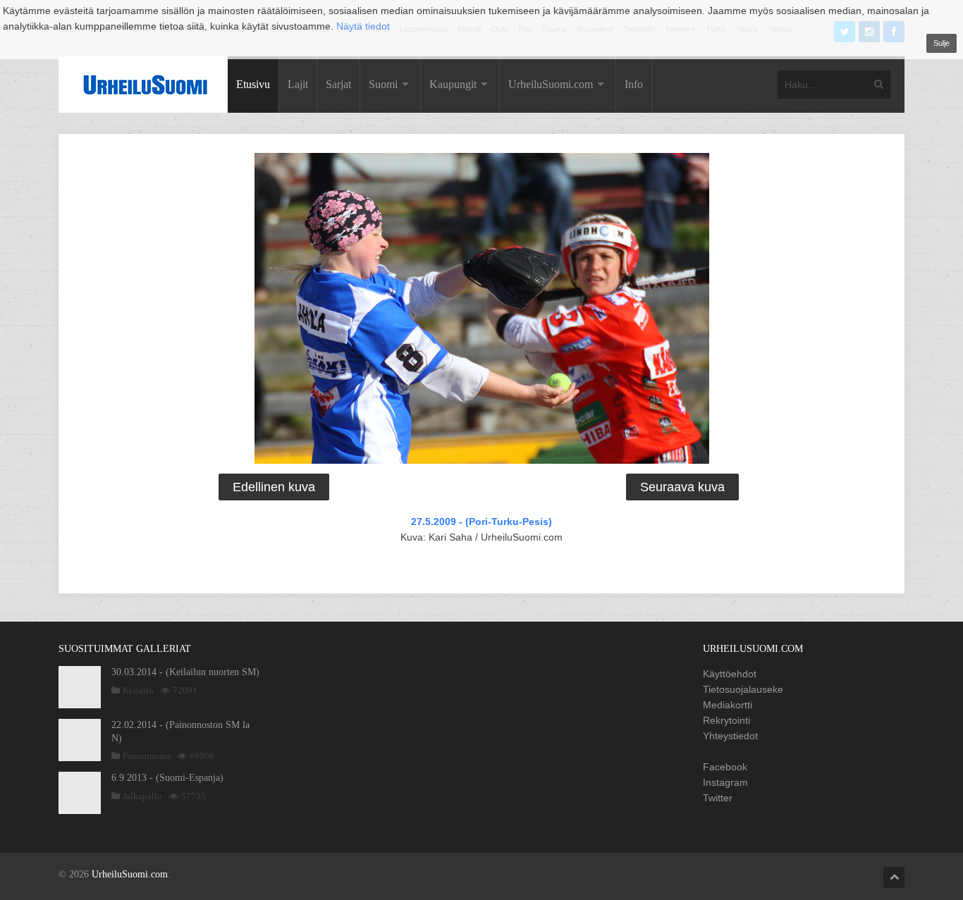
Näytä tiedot (363, 26)
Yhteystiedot (730, 735)
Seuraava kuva (682, 487)
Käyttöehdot (729, 673)
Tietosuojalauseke (743, 689)
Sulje (941, 43)
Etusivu (253, 84)
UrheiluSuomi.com (550, 84)
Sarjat (338, 84)
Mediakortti (727, 704)
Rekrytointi (726, 720)
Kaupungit (453, 84)
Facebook (725, 766)
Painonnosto (147, 756)
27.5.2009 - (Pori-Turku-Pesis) (481, 521)
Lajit (298, 84)
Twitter (717, 797)
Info (634, 84)
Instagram (725, 782)
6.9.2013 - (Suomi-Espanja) (167, 777)
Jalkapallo (142, 796)
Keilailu (138, 690)
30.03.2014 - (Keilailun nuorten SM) (185, 672)
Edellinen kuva (274, 487)
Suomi (383, 84)
